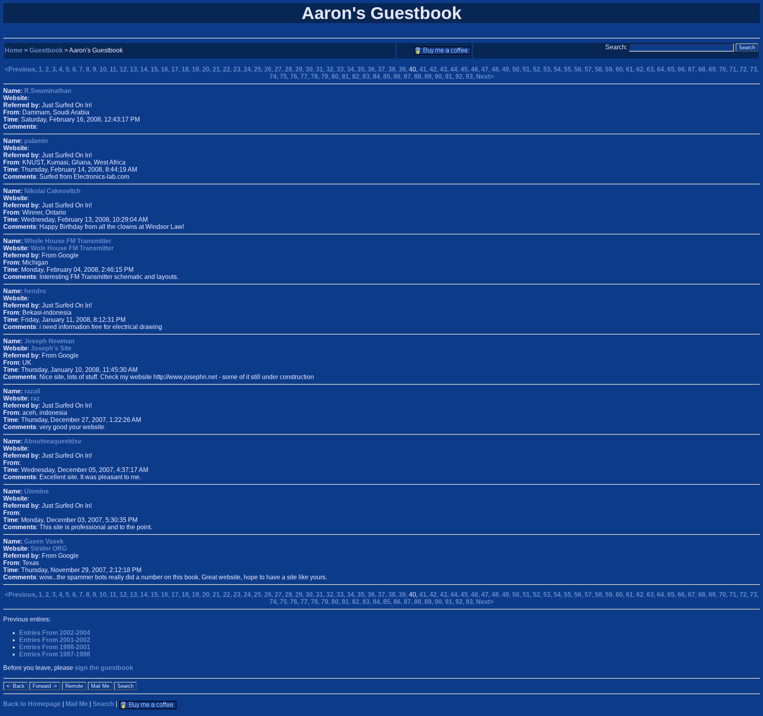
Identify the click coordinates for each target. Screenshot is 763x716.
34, (352, 69)
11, (115, 69)
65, (672, 69)
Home (14, 50)
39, (404, 69)
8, (89, 69)
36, (373, 69)
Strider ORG (49, 548)
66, (683, 69)
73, (754, 69)
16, (166, 69)
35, (362, 69)
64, (662, 69)
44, (455, 69)
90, (440, 76)
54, (559, 69)
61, (631, 69)
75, (285, 76)
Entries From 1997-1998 (54, 654)
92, (460, 76)
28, (290, 69)
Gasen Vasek (44, 541)
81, (347, 76)
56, (579, 69)
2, (48, 69)
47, (486, 69)
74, (274, 76)
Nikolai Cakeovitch (52, 191)
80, (336, 76)
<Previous (20, 69)
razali (32, 391)
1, (42, 69)
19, (197, 69)
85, (388, 76)
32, (331, 69)
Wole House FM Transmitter (72, 248)
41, (424, 69)
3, (55, 69)
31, (321, 69)
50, (517, 69)
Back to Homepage (32, 704)
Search (103, 704)
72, (745, 69)
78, (316, 76)
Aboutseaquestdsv (52, 441)
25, (259, 69)
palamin (36, 140)
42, (435, 69)
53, (548, 69)
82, (357, 76)
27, (280, 69)
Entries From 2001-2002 (54, 640)
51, (528, 69)
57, (590, 69)
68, (703, 69)
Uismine (36, 491)
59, (610, 69)
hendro (35, 291)
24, (249, 69)
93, (471, 76)
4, (62, 69)
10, (104, 69)
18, (187, 69)
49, (507, 69)
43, (445, 69)
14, (145, 69)
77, (305, 76)
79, (326, 76)
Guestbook (46, 50)
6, (75, 69)
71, (734, 69)
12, (125, 69)
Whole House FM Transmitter (67, 241)
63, (652, 69)
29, (300, 69)
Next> (485, 76)
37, (383, 69)
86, (398, 76)
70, (724, 69)
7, (82, 69)
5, (69, 69)
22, (228, 69)
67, (693, 69)
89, (429, 76)
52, (538, 69)
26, (269, 69)
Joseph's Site (51, 348)
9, (96, 69)
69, (714, 69)
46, (476, 69)
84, (378, 76)
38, (393, 69)
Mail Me (77, 704)
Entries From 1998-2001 (54, 647)
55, (569, 69)
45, (466, 69)
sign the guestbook (104, 667)
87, (409, 76)
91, (450, 76)
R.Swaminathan (48, 90)
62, (641, 69)
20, (207, 69)
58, (600, 69)
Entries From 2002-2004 (54, 632)
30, (311, 69)
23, (238, 69)
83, (367, 76)
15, (156, 69)
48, (497, 69)
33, (342, 69)
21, (218, 69)
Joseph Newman (49, 341)
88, (419, 76)
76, (295, 76)
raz (35, 398)
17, (176, 69)
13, (135, 69)
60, (621, 69)
